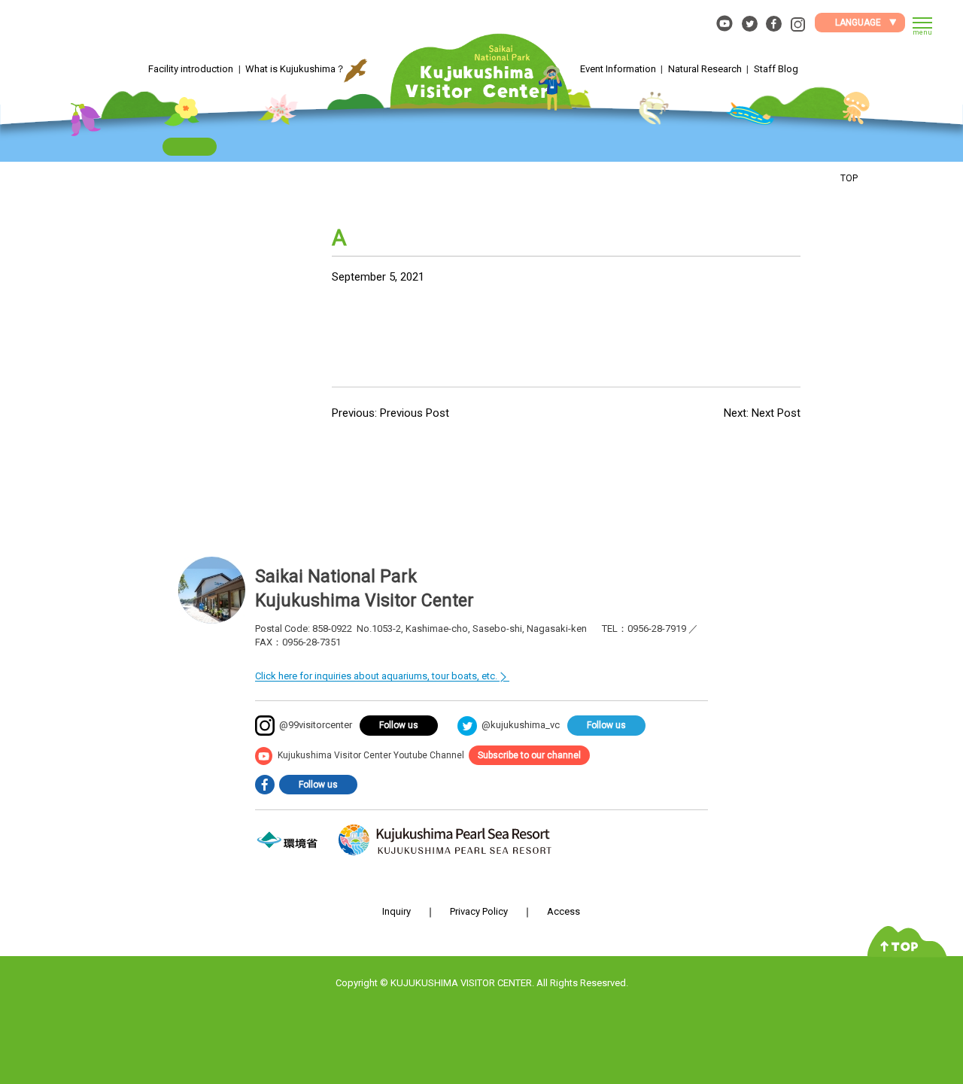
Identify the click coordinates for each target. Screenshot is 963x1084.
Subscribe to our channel (529, 755)
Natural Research (705, 68)
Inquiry (396, 911)
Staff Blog (776, 68)
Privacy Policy (479, 911)
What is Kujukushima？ (295, 68)
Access (563, 911)
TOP (849, 178)
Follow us (398, 725)
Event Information (618, 68)
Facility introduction (190, 68)
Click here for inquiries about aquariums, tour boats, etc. (376, 676)
